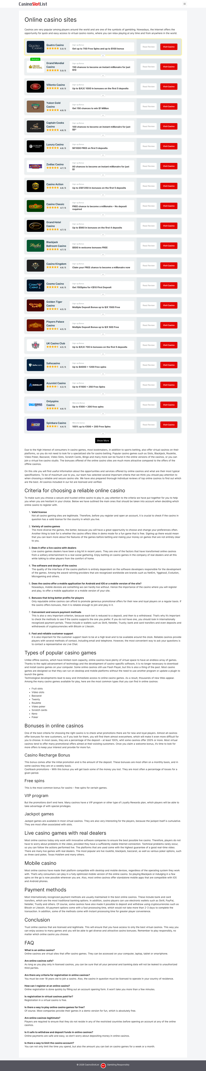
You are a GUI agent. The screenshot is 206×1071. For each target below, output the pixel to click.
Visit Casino (169, 47)
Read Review (149, 47)
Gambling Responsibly (118, 1064)
